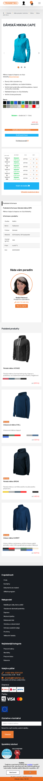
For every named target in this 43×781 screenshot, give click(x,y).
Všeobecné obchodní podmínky (14, 609)
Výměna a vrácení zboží (12, 624)
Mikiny (32, 13)
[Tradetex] (11, 2)
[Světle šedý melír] (19, 106)
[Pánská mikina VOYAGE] (21, 348)
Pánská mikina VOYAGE (11, 368)
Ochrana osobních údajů (12, 628)
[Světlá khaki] (12, 106)
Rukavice (7, 660)
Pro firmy (7, 632)
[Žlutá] (23, 106)
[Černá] (4, 102)
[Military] (4, 106)
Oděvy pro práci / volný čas (21, 13)
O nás (5, 580)
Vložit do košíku (22, 186)
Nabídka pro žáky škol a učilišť (13, 605)
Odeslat (8, 734)
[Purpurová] (26, 106)
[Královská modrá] (15, 102)
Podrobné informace (10, 203)
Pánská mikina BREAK (11, 481)
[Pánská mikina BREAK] (21, 461)
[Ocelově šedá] (37, 102)
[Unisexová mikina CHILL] (21, 405)
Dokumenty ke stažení (11, 588)
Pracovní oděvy (9, 649)
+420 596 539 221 (13, 673)
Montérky (7, 653)
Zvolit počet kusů (22, 135)
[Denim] (33, 102)
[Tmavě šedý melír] (8, 106)
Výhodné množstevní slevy (21, 130)
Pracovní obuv (8, 656)
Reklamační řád (9, 620)
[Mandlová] (30, 106)
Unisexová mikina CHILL (12, 425)
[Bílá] (37, 106)
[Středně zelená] (12, 102)
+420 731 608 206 (22, 302)
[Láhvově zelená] (12, 435)
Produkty (9, 13)
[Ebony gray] (12, 550)
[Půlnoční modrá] (8, 102)
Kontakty (7, 584)
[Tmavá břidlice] (26, 102)
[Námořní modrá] (19, 102)
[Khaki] (29, 548)
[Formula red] (6, 379)
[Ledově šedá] (15, 106)
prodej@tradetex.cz (14, 678)
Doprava (6, 612)
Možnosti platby (9, 616)
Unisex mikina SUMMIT (11, 538)
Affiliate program (9, 592)
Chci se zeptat (22, 306)
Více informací (14, 77)
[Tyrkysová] (23, 102)
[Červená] (33, 106)
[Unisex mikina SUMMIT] (21, 518)
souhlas (29, 765)
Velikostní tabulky (10, 636)
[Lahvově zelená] (30, 102)
